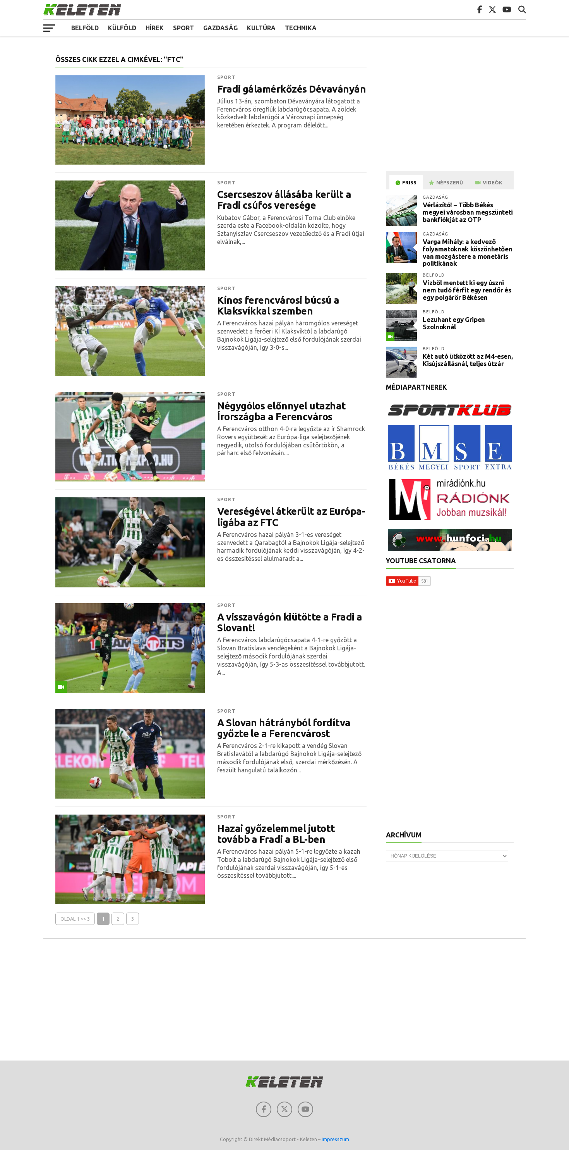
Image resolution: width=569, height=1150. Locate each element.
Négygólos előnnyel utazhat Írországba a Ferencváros (281, 411)
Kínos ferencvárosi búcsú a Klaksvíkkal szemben (278, 305)
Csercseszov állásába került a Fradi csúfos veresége (284, 200)
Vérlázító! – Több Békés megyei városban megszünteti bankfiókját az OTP (468, 212)
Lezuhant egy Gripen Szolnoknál (454, 323)
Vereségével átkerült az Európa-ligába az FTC (291, 517)
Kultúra (261, 27)
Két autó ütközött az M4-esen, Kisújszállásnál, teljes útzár (467, 359)
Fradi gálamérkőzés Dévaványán (291, 89)
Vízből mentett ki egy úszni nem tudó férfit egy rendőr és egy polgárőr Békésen (467, 290)
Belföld (85, 27)
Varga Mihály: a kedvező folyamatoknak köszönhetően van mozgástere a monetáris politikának (467, 252)
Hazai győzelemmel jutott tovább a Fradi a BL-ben (276, 834)
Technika (301, 27)
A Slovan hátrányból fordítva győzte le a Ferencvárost (284, 728)
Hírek (155, 27)
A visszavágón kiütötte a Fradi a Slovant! (289, 622)
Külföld (122, 27)
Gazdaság (220, 27)
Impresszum (335, 1139)
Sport (183, 27)
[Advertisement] (451, 110)
